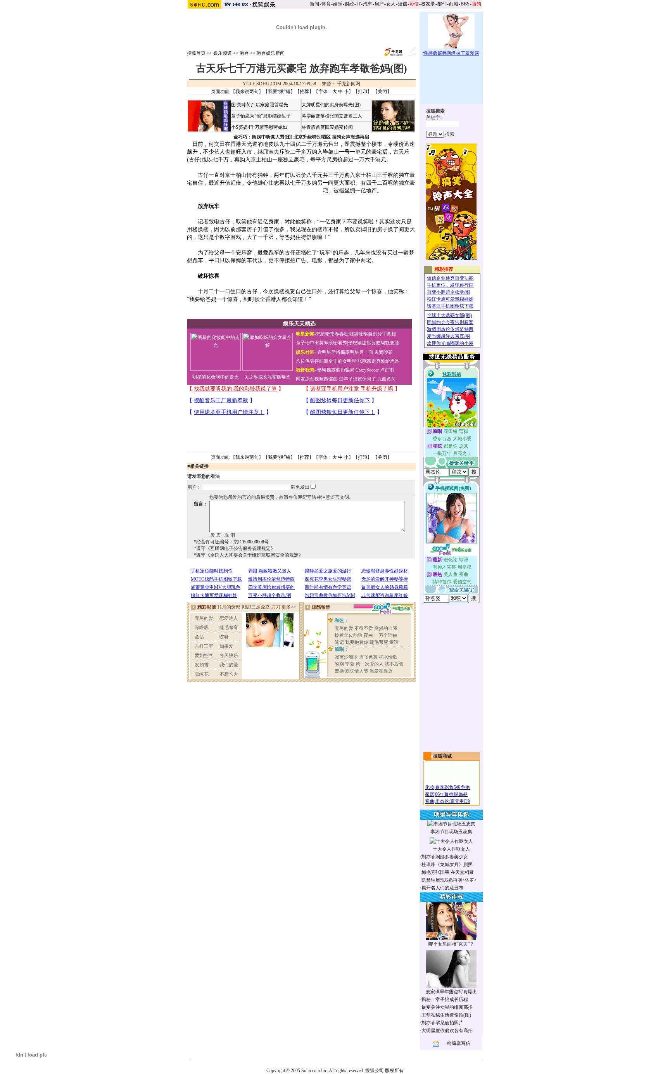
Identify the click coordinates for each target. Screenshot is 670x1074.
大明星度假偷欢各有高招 (447, 1030)
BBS (465, 4)
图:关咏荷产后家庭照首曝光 (259, 104)
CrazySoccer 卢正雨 (375, 370)
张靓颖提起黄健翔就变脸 (373, 343)
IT (358, 4)
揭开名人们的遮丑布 (442, 888)
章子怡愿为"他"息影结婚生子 (261, 116)
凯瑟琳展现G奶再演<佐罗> (449, 880)
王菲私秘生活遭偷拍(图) (446, 1015)
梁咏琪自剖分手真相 (375, 334)
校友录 (428, 4)
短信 (402, 4)
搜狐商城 (442, 756)
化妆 (429, 787)
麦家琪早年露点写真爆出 (451, 991)
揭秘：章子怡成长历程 (444, 999)
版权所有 (394, 1070)
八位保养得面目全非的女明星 (326, 361)
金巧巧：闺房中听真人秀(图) (262, 137)
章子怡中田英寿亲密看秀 (321, 343)
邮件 (442, 4)
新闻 (314, 4)
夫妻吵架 (383, 352)
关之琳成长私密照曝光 (267, 377)
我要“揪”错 (279, 91)
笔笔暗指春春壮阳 (334, 334)
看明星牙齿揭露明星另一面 (344, 352)
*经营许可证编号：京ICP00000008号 (231, 542)
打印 (362, 91)
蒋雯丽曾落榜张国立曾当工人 (332, 116)
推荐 (304, 91)
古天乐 (401, 152)
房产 (379, 4)
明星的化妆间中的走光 (215, 377)
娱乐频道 (222, 53)
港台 (244, 53)
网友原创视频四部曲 (317, 379)
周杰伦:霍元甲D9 (452, 801)
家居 (429, 794)
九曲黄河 (386, 379)
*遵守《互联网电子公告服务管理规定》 (234, 548)
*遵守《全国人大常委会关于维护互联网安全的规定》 (248, 555)
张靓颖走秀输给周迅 (378, 361)
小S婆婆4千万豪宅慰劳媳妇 (259, 127)
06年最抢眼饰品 (451, 794)
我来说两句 (247, 91)
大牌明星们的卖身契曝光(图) (331, 104)
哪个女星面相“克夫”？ (451, 944)
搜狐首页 (196, 53)
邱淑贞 (271, 152)
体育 (326, 4)
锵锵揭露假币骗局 (335, 370)
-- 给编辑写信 (456, 1043)
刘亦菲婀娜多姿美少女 (444, 857)
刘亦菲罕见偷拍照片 (442, 1023)
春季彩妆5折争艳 (452, 787)
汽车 (367, 4)
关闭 (382, 91)
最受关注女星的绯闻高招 (447, 1007)
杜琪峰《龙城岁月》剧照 (447, 864)
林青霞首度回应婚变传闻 (327, 127)
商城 (453, 4)
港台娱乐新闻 (271, 53)
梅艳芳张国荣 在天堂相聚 (447, 872)
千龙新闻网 (348, 83)
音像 (429, 801)
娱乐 (337, 4)
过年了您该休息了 (357, 379)
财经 (349, 4)
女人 (390, 4)
